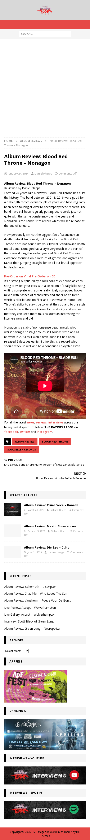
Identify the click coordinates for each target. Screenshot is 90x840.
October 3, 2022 (36, 531)
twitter (25, 432)
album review (24, 441)
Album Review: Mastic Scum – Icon (50, 526)
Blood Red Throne (55, 441)
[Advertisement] (45, 90)
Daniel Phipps (43, 173)
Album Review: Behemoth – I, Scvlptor (30, 587)
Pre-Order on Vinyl (18, 276)
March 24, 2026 (35, 509)
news (30, 422)
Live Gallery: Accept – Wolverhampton (29, 614)
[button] (84, 24)
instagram (44, 432)
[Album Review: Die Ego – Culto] (12, 552)
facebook (11, 432)
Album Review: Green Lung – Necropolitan (32, 628)
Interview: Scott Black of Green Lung (29, 621)
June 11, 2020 (34, 552)
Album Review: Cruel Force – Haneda (51, 505)
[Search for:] (45, 33)
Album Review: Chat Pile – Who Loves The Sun (35, 593)
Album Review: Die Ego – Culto (46, 547)
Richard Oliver (58, 509)
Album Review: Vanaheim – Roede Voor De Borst (37, 600)
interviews (55, 422)
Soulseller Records (21, 449)
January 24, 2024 (18, 173)
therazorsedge (56, 552)
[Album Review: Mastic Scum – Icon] (12, 530)
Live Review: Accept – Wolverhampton (30, 608)
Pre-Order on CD (43, 276)
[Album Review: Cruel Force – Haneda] (12, 509)
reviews (41, 422)
